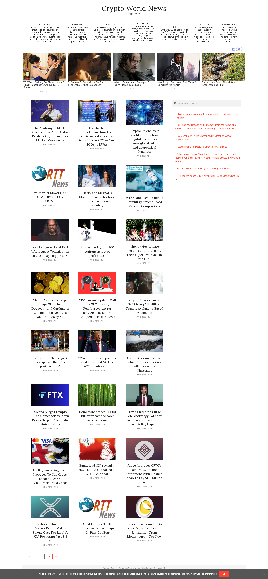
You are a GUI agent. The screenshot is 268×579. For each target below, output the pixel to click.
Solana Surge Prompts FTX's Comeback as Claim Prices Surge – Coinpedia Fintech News (50, 418)
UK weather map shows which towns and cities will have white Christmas (144, 364)
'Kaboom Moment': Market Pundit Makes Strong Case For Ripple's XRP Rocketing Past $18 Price (50, 532)
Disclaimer (147, 567)
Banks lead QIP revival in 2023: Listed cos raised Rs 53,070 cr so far (97, 470)
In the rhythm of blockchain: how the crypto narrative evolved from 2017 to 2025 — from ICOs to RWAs (97, 136)
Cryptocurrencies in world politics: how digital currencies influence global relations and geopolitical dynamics (144, 141)
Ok (224, 574)
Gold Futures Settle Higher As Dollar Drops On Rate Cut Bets (97, 528)
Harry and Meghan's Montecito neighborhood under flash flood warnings (97, 199)
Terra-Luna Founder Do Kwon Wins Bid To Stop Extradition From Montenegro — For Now (144, 530)
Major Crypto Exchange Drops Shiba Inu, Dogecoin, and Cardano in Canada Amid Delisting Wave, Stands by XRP (50, 308)
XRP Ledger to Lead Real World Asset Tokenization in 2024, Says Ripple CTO (50, 251)
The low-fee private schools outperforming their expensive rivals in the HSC (144, 252)
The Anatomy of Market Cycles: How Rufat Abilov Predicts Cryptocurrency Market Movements (50, 134)
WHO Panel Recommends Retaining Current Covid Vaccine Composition (144, 202)
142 (49, 556)
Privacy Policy (110, 567)
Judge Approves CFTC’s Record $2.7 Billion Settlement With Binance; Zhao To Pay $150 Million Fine (144, 474)
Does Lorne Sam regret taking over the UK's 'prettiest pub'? (50, 362)
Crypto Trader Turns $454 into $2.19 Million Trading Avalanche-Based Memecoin (144, 306)
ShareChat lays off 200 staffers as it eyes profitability (97, 251)
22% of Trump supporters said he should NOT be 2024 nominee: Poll (97, 362)
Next (57, 556)
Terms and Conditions (129, 567)
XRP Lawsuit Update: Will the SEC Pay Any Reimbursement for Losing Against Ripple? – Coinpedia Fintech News (97, 308)
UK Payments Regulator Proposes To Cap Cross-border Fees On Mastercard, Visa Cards (50, 476)
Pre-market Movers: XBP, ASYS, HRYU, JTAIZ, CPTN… (50, 197)
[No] (264, 574)
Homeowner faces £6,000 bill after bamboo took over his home (97, 416)
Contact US (159, 567)
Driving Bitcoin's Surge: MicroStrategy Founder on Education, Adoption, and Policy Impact (144, 418)
